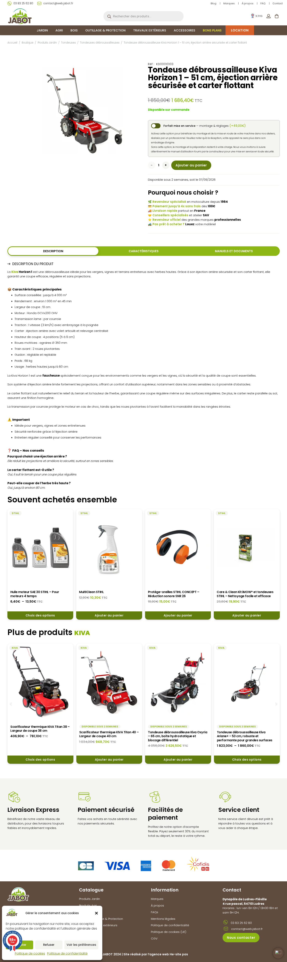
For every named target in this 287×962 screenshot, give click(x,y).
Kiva (14, 272)
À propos (247, 3)
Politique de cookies (30, 953)
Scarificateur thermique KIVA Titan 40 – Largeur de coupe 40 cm (109, 734)
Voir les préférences (81, 945)
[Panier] (276, 16)
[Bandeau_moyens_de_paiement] (143, 865)
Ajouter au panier (191, 165)
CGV (154, 938)
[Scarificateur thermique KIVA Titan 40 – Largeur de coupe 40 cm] (109, 682)
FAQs (154, 912)
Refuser (48, 945)
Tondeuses (68, 43)
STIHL (15, 513)
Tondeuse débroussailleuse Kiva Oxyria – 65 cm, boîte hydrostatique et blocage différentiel (177, 736)
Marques (229, 3)
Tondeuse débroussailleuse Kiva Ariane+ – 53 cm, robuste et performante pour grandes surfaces (244, 736)
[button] (96, 913)
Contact (278, 3)
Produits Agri (88, 905)
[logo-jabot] (19, 16)
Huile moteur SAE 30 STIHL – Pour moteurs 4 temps (34, 594)
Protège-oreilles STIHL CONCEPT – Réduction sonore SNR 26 (173, 594)
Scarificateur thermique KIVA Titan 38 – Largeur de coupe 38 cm (40, 728)
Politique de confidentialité (67, 953)
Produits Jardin (47, 43)
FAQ (263, 3)
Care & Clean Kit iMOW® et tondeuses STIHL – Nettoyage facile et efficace (245, 594)
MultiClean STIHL (91, 592)
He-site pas (179, 954)
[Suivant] (276, 703)
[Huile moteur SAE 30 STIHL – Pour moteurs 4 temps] (40, 547)
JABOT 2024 (111, 954)
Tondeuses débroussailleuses (99, 43)
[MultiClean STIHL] (109, 547)
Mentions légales (163, 919)
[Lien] (268, 16)
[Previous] (11, 703)
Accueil (12, 43)
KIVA (82, 633)
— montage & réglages (204, 126)
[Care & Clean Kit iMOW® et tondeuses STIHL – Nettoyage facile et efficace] (247, 547)
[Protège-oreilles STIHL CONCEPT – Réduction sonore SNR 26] (178, 547)
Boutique (27, 43)
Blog (213, 3)
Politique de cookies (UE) (168, 932)
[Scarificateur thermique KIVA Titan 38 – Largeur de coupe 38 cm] (40, 682)
